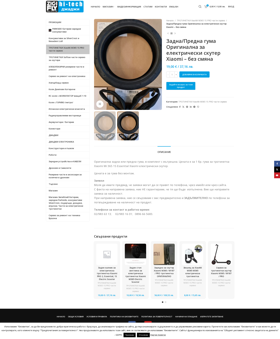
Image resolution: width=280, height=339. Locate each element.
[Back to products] (171, 33)
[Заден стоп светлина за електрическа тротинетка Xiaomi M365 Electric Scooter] (135, 254)
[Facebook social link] (179, 107)
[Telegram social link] (194, 107)
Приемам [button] (129, 335)
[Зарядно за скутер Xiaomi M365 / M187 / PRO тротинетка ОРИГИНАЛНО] (164, 254)
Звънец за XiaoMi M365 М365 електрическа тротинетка (192, 272)
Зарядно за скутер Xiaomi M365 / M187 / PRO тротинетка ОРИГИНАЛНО (164, 272)
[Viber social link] (198, 107)
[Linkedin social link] (190, 107)
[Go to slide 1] (162, 302)
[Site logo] (65, 6)
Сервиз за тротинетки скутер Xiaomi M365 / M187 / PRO (221, 272)
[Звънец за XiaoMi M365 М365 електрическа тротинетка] (192, 254)
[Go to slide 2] (165, 302)
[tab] (164, 150)
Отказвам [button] (143, 335)
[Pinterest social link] (187, 107)
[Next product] (175, 33)
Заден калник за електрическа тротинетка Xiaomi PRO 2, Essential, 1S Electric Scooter (107, 273)
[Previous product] (168, 33)
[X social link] (183, 107)
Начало (170, 20)
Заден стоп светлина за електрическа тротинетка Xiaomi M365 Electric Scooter (135, 274)
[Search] (200, 6)
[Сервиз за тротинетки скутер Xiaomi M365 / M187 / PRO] (221, 254)
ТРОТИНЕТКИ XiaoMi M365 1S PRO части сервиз (201, 20)
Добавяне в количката (194, 74)
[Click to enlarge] (100, 104)
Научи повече (158, 334)
